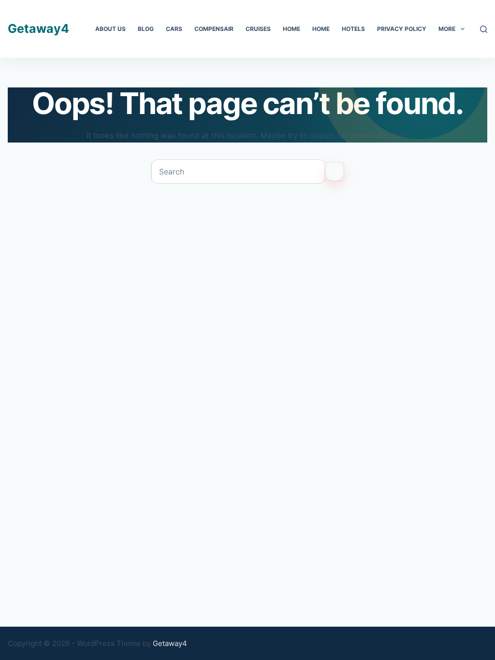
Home (291, 28)
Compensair (213, 28)
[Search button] (334, 171)
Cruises (258, 28)
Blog (146, 28)
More (446, 28)
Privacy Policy (401, 28)
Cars (174, 28)
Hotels (353, 28)
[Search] (483, 29)
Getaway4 (38, 28)
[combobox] (238, 171)
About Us (110, 28)
